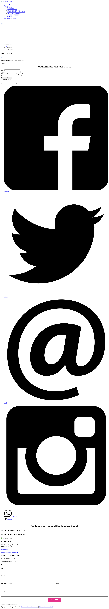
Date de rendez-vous (6, 583)
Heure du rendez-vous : (7, 75)
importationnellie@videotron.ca (9, 552)
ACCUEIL (7, 4)
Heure (57, 583)
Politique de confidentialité (46, 607)
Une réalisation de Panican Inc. (29, 607)
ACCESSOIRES (8, 16)
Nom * (2, 568)
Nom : (2, 70)
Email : (3, 72)
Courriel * (3, 576)
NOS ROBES (8, 7)
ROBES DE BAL (12, 9)
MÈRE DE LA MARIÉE (14, 13)
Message (3, 591)
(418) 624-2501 (5, 549)
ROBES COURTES (13, 15)
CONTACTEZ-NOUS (10, 18)
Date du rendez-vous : (7, 74)
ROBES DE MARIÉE (13, 10)
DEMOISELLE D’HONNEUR (16, 12)
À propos (6, 6)
